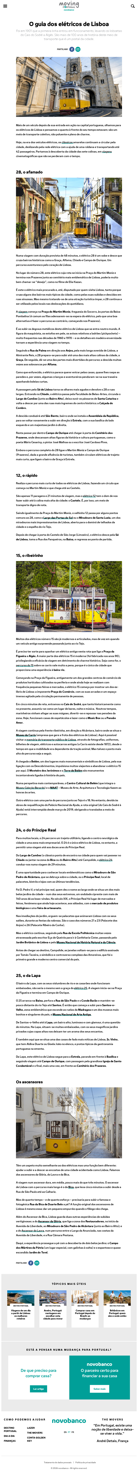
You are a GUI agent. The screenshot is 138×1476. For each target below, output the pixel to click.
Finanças (10, 1440)
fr (73, 1432)
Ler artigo (38, 1388)
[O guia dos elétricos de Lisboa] (77, 49)
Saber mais (100, 1388)
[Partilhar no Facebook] (71, 49)
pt (69, 1432)
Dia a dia (9, 1435)
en (65, 1432)
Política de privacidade (85, 1462)
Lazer (31, 1427)
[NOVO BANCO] (69, 1420)
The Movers (35, 1432)
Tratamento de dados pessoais (58, 1462)
